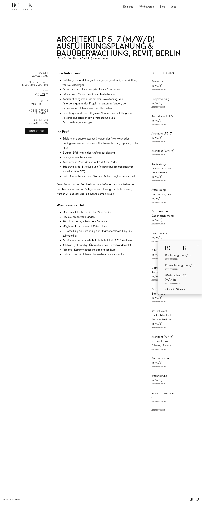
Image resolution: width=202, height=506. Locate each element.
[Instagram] (197, 499)
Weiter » (180, 289)
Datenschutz (16, 499)
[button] (198, 245)
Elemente (128, 6)
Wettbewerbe (146, 6)
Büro (162, 6)
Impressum (7, 499)
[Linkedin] (191, 499)
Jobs (173, 6)
